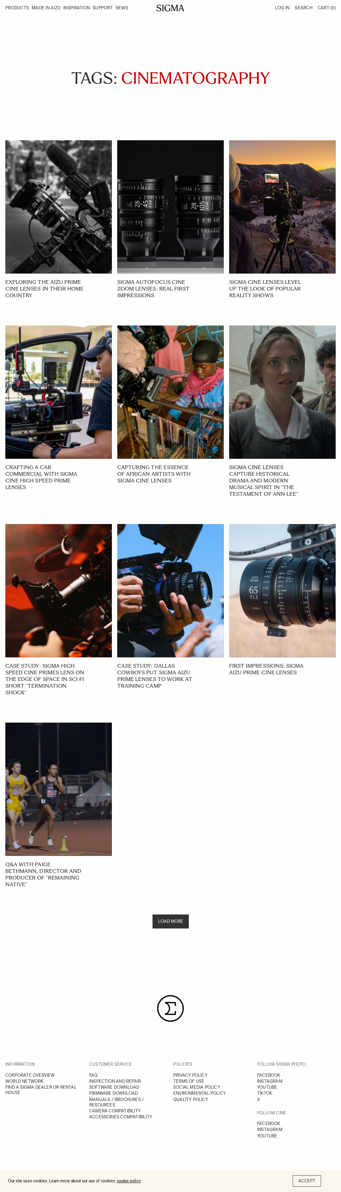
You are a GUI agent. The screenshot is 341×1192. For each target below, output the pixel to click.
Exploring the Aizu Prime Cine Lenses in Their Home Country (44, 288)
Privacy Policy (190, 1075)
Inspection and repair (115, 1081)
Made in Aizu (46, 7)
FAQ (93, 1075)
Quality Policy (190, 1099)
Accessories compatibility (120, 1116)
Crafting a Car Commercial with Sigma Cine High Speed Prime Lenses (41, 477)
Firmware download (113, 1093)
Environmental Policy (199, 1093)
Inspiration (76, 7)
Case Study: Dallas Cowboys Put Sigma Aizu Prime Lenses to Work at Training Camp (154, 676)
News (122, 7)
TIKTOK (264, 1093)
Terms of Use (188, 1081)
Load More (170, 921)
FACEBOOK (268, 1075)
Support (103, 7)
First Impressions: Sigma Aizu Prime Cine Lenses (266, 669)
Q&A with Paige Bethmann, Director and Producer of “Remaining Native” (43, 874)
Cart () (327, 7)
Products (17, 7)
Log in (282, 7)
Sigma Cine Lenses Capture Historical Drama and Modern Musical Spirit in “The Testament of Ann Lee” (263, 480)
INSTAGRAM (269, 1081)
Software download (114, 1087)
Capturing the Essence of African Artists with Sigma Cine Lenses (153, 474)
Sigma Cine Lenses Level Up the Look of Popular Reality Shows (265, 288)
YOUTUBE (267, 1087)
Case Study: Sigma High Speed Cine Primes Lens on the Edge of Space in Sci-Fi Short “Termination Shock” (44, 679)
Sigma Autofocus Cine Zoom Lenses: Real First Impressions (153, 288)
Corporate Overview (30, 1075)
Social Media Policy (196, 1087)
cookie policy (129, 1180)
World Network (24, 1081)
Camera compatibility (115, 1110)
